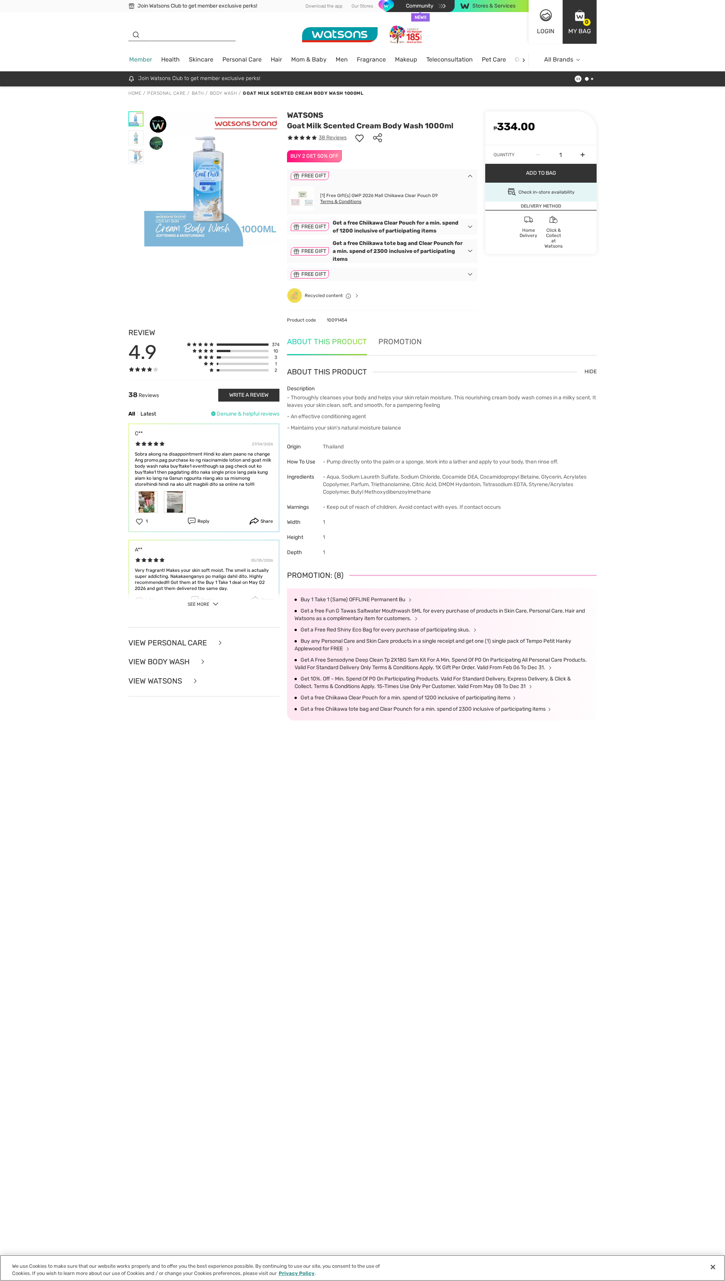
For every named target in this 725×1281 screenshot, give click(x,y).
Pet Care (494, 59)
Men (342, 59)
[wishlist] (359, 137)
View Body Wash (159, 662)
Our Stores (362, 6)
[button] (580, 22)
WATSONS (305, 115)
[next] (523, 60)
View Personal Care (168, 643)
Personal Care (242, 59)
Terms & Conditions (340, 201)
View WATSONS (156, 681)
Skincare (201, 59)
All (131, 414)
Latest (148, 414)
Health (170, 59)
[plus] (582, 155)
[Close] (713, 1267)
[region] (362, 1268)
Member (140, 59)
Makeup (406, 59)
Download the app (323, 6)
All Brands (558, 59)
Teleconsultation (449, 59)
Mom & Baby (309, 59)
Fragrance (371, 59)
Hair (276, 59)
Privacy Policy (297, 1273)
